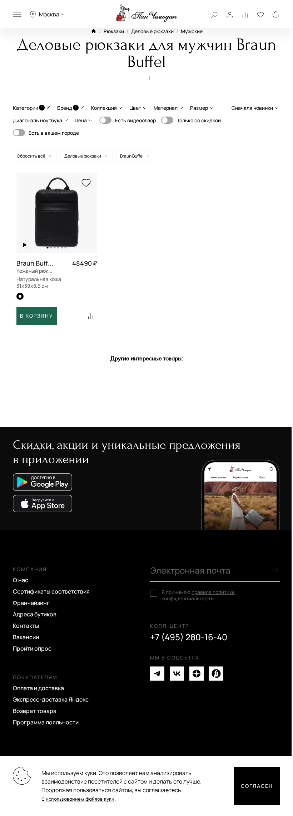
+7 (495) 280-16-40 (188, 637)
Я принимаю (198, 595)
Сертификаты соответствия (51, 591)
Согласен (257, 785)
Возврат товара (34, 711)
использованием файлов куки (80, 799)
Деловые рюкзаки (152, 31)
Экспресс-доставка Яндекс (51, 699)
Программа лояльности (46, 722)
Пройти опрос (32, 648)
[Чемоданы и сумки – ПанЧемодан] (146, 13)
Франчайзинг (31, 603)
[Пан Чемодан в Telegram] (157, 673)
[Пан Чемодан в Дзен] (196, 673)
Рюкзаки (114, 31)
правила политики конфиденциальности (198, 595)
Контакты (26, 626)
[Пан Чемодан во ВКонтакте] (177, 673)
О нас (20, 580)
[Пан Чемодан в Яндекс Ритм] (216, 673)
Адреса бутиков (34, 614)
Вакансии (26, 637)
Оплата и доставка (38, 688)
